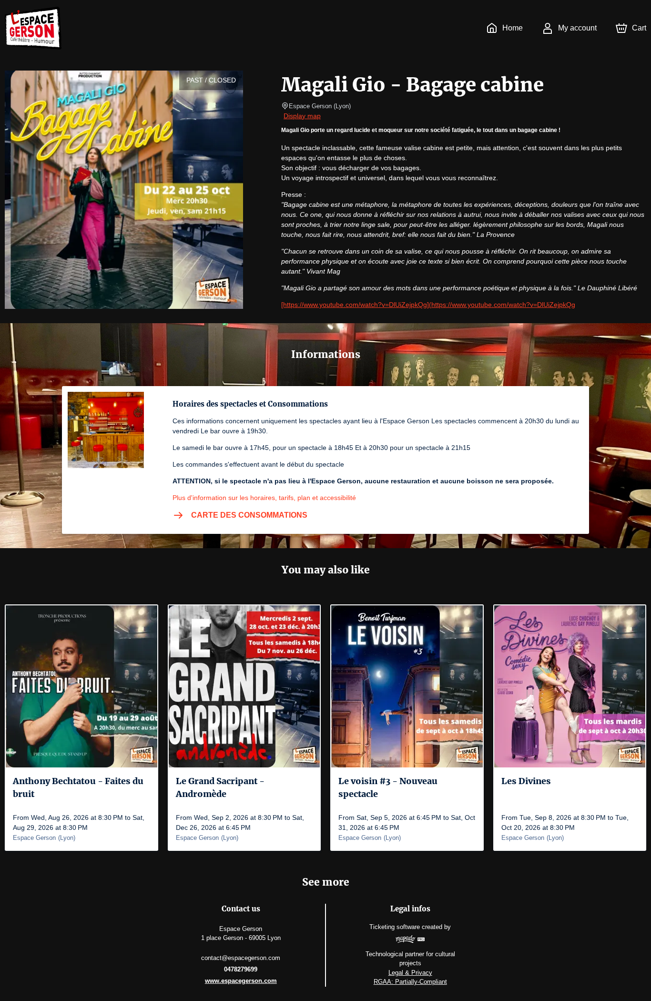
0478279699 (240, 969)
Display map (302, 116)
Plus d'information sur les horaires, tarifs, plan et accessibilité (264, 497)
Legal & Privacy (410, 972)
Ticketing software (394, 926)
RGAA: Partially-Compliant (410, 981)
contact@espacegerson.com (240, 957)
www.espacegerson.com (241, 980)
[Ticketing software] (410, 940)
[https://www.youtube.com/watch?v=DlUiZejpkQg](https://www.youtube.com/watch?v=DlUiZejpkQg (428, 304)
